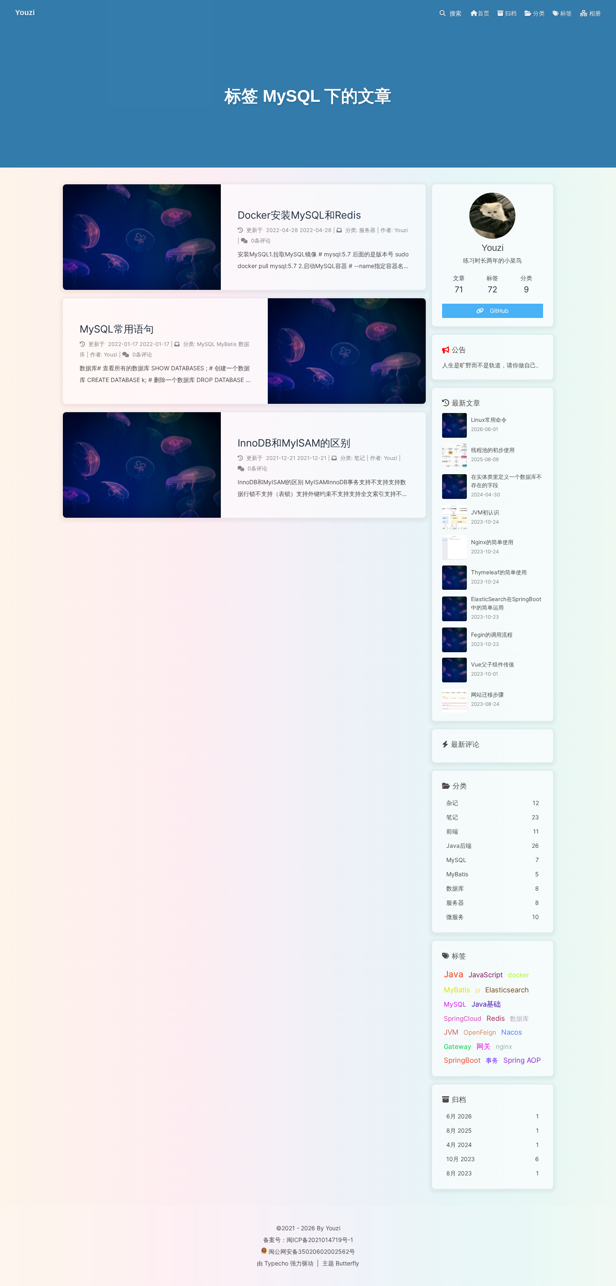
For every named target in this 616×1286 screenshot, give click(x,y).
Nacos (511, 1032)
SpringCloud (462, 1019)
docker (518, 975)
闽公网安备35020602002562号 (312, 1251)
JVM (451, 1032)
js (477, 990)
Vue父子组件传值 (492, 664)
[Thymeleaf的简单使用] (454, 578)
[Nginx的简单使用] (454, 547)
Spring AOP (522, 1060)
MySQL (206, 344)
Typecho (276, 1263)
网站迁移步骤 (487, 694)
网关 (483, 1046)
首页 (483, 13)
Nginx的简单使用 (492, 542)
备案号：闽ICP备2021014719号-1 (308, 1239)
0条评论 (261, 241)
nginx (504, 1047)
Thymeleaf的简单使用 (499, 572)
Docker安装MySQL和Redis (299, 215)
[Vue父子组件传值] (454, 670)
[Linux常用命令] (454, 425)
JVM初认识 (485, 512)
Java (453, 974)
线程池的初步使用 (493, 450)
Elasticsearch (507, 990)
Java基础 (486, 1004)
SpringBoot (462, 1060)
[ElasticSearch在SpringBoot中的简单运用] (454, 609)
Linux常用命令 (489, 419)
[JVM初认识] (454, 517)
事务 (492, 1060)
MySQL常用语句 (117, 329)
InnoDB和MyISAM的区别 (294, 443)
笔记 (359, 458)
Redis (496, 1018)
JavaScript (485, 975)
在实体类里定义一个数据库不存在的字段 (506, 480)
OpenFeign (479, 1032)
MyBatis (227, 344)
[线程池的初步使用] (454, 455)
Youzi (401, 230)
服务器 (367, 230)
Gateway (457, 1047)
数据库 (519, 1019)
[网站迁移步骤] (454, 700)
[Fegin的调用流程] (454, 640)
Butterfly (347, 1263)
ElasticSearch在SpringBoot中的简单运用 (506, 603)
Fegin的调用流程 (491, 634)
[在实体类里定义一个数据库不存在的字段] (454, 486)
